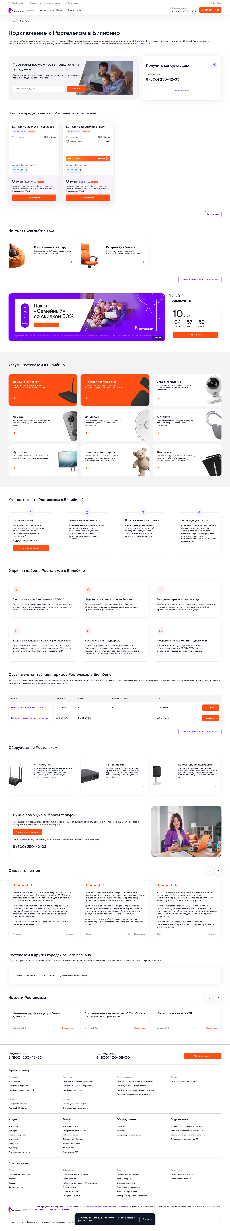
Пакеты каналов (16, 1187)
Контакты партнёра (126, 1183)
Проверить (76, 88)
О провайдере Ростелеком (75, 1174)
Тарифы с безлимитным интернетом (134, 1094)
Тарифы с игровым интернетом (77, 1081)
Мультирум (13, 1148)
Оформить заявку (202, 1056)
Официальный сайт (71, 1196)
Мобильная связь (70, 1135)
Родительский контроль (20, 1152)
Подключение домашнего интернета (188, 1135)
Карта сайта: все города (182, 1174)
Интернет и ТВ (74, 10)
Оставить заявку (31, 548)
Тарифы (42, 10)
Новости (12, 1179)
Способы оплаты (70, 1191)
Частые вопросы (124, 1179)
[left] (209, 870)
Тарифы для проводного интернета (133, 1086)
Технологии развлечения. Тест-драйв (86, 127)
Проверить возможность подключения (200, 279)
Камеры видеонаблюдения (129, 1135)
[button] (115, 42)
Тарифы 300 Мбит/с (18, 1104)
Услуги (51, 10)
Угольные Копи (47, 975)
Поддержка (73, 3)
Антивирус (13, 1139)
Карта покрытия (70, 1179)
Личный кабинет (70, 1187)
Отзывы (12, 1183)
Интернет (60, 10)
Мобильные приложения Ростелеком (80, 1183)
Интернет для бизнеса (73, 1139)
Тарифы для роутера (72, 1090)
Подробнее (67, 1028)
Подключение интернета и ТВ (184, 1139)
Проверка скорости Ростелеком (132, 1196)
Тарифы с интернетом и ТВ (21, 1090)
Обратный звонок (210, 10)
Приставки (121, 1131)
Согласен (147, 1219)
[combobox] (39, 89)
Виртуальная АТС (71, 1152)
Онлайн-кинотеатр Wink (20, 1174)
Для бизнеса (17, 3)
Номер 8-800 (69, 1148)
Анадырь (18, 975)
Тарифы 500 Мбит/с (18, 1108)
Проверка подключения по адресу (45, 3)
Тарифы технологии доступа (184, 1081)
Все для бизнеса (70, 1126)
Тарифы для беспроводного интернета (135, 1081)
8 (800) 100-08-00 (113, 1057)
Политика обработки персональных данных (106, 1206)
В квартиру (24, 1071)
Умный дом (14, 1143)
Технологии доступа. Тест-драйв (33, 127)
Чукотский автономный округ (73, 975)
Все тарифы (213, 214)
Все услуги (13, 1126)
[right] (218, 870)
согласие (112, 1217)
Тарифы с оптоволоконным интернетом (135, 1090)
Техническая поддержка (128, 1174)
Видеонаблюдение (17, 1135)
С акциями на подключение (75, 1108)
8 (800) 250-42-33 (184, 11)
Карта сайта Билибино (181, 1179)
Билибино (217, 3)
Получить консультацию (27, 832)
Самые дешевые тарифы (74, 1104)
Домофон (13, 1131)
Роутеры (121, 1126)
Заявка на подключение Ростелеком (187, 1131)
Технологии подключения (128, 1187)
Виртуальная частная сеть (75, 1131)
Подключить (34, 197)
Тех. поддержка (181, 90)
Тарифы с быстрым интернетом (77, 1086)
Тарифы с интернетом (19, 1086)
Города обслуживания (127, 1191)
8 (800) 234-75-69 (142, 43)
